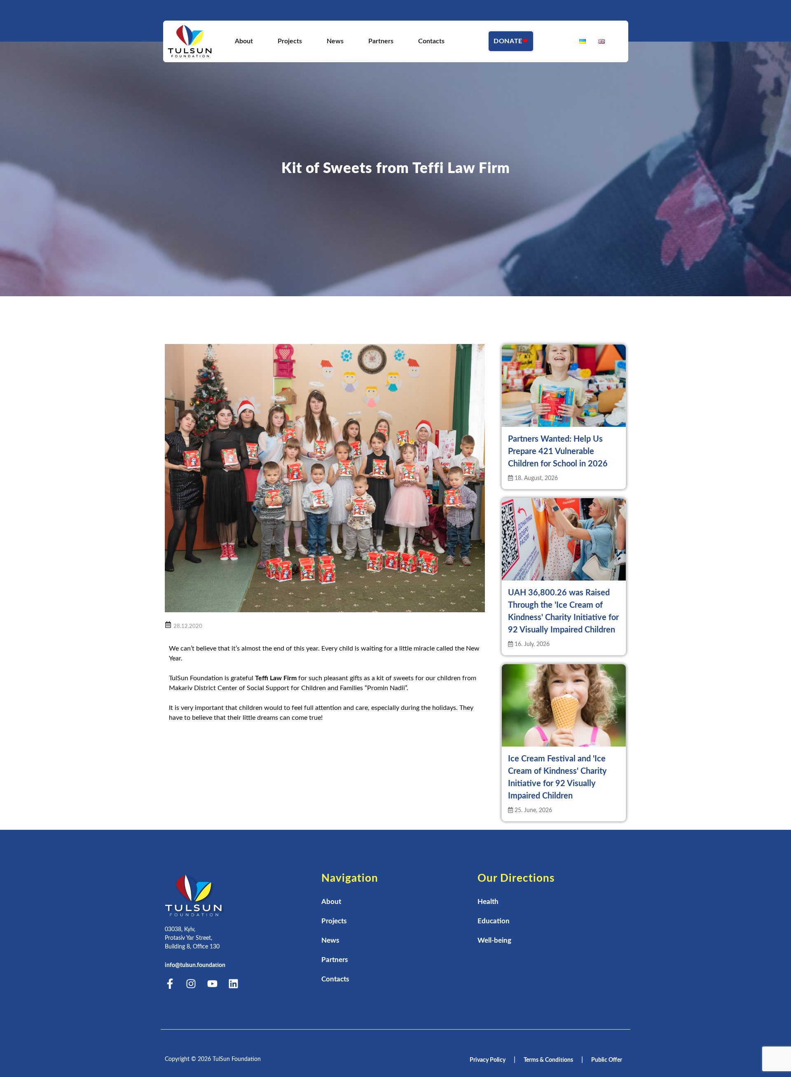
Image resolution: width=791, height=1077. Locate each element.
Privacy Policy (487, 1060)
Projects (289, 41)
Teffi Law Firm (276, 678)
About (243, 41)
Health (487, 901)
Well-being (494, 940)
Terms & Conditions (548, 1060)
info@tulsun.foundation (195, 965)
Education (493, 921)
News (334, 41)
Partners (380, 41)
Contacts (431, 41)
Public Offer (606, 1060)
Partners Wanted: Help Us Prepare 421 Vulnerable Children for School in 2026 (558, 451)
